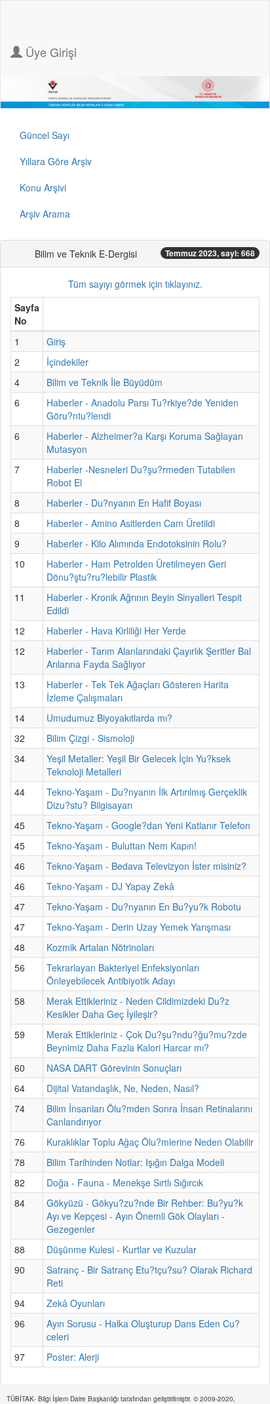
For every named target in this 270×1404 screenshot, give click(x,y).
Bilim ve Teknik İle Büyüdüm (105, 382)
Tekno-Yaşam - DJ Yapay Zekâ (110, 886)
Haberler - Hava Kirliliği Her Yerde (116, 630)
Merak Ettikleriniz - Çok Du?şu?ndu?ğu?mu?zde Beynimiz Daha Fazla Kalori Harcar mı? (147, 1041)
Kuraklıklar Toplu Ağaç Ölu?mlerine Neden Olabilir (150, 1141)
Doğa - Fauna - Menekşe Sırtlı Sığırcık (125, 1182)
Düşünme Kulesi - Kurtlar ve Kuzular (122, 1249)
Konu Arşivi (43, 187)
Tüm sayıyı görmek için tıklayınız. (135, 283)
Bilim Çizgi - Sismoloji (90, 738)
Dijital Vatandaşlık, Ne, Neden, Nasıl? (123, 1088)
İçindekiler (67, 361)
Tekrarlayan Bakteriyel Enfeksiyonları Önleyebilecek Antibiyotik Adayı (123, 974)
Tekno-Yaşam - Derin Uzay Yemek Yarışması (139, 926)
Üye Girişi (49, 51)
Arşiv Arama (45, 213)
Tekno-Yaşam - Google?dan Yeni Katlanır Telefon (148, 825)
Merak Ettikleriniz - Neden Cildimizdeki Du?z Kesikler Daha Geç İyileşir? (138, 1007)
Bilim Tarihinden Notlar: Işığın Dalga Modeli (135, 1162)
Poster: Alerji (73, 1356)
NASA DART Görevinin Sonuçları (114, 1067)
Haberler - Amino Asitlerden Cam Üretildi (131, 523)
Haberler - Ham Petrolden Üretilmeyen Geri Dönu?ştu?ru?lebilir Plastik (136, 570)
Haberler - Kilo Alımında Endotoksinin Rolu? (137, 543)
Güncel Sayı (44, 135)
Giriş (56, 341)
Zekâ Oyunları (76, 1303)
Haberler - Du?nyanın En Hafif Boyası (124, 502)
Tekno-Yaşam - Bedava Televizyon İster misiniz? (146, 865)
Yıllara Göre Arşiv (56, 161)
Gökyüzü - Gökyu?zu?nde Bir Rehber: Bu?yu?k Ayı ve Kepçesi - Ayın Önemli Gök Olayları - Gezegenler (145, 1216)
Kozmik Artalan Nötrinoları (100, 947)
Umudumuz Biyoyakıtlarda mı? (109, 717)
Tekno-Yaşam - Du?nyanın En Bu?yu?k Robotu (144, 906)
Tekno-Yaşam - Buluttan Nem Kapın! (122, 845)
